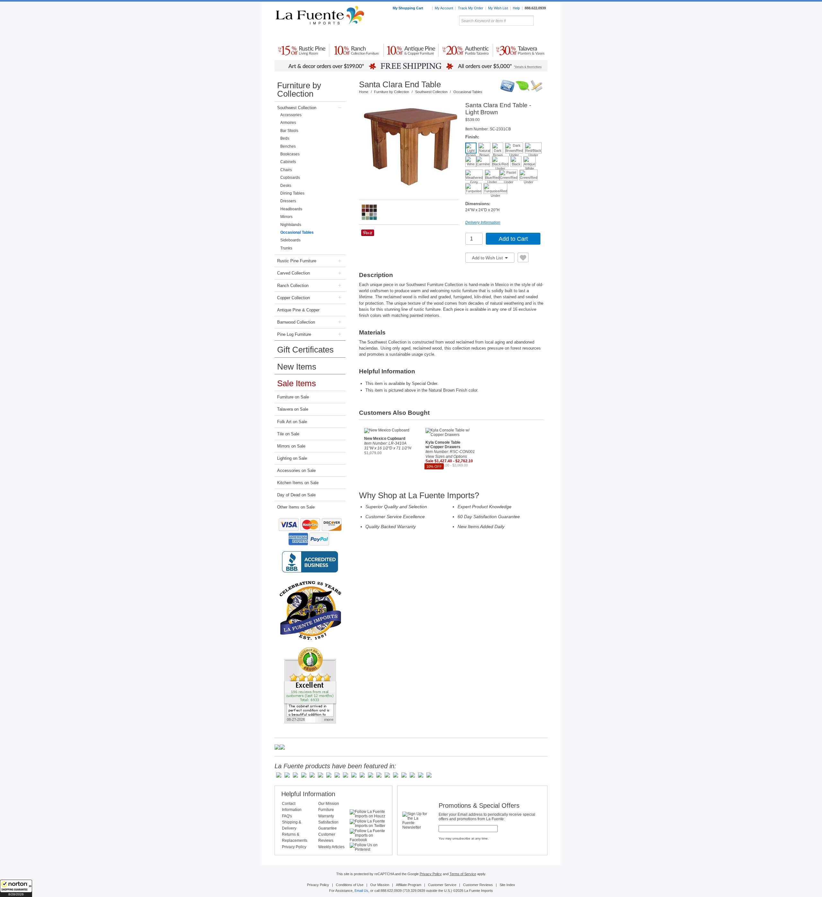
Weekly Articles (331, 847)
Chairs (286, 170)
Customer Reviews (478, 885)
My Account (444, 8)
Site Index (507, 885)
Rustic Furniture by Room (351, 35)
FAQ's (287, 816)
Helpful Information (308, 793)
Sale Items (532, 35)
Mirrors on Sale (291, 446)
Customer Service (442, 885)
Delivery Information (482, 222)
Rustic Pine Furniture (296, 260)
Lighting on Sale (292, 458)
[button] (16, 888)
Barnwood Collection (296, 322)
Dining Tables (292, 193)
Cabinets (288, 162)
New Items (296, 366)
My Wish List (498, 8)
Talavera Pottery (459, 35)
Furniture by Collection (299, 90)
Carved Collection (293, 273)
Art (426, 35)
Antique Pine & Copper (298, 310)
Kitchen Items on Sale (298, 482)
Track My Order (470, 8)
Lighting (504, 35)
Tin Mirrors (481, 35)
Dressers (288, 201)
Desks (285, 185)
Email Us (361, 891)
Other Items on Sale (296, 507)
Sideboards (290, 240)
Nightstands (290, 224)
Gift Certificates (305, 349)
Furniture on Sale (293, 397)
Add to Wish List (488, 258)
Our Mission (328, 803)
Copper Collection (293, 297)
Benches (288, 146)
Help (516, 8)
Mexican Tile (440, 35)
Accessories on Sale (296, 470)
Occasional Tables (297, 232)
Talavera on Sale (292, 409)
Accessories (291, 115)
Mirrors (286, 216)
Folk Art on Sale (292, 421)
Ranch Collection (293, 285)
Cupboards (290, 177)
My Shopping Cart (408, 8)
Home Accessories (397, 35)
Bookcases (290, 154)
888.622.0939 (535, 8)
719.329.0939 (414, 891)
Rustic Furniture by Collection (302, 35)
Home (363, 92)
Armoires (288, 122)
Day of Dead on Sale (296, 494)
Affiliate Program (408, 885)
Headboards (291, 209)
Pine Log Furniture (294, 334)
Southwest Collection (296, 107)
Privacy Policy (294, 847)
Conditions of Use (349, 885)
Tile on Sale (288, 433)
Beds (284, 138)
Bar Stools (289, 130)
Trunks (286, 248)
